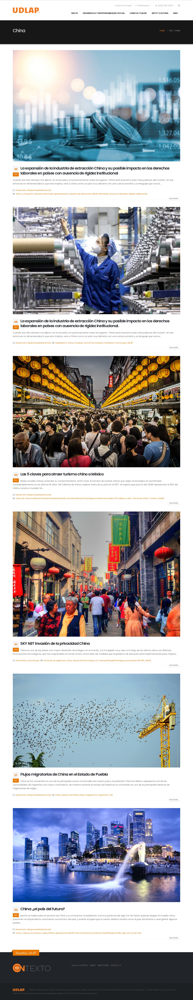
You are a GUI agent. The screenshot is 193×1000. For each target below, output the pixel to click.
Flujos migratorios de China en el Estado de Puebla (64, 774)
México (122, 498)
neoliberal (109, 343)
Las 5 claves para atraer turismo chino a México (62, 474)
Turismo (154, 498)
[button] (179, 5)
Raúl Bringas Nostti (112, 933)
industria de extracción (80, 194)
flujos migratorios (88, 795)
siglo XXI (126, 933)
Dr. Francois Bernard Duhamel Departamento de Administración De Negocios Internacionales (68, 498)
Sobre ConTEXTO (80, 965)
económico (36, 933)
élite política (49, 933)
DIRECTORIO (103, 965)
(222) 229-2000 (165, 5)
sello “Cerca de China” (138, 498)
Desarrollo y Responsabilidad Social (104, 13)
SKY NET (140, 660)
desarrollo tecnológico (84, 660)
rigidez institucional (138, 194)
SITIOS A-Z (116, 965)
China (18, 194)
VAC (111, 795)
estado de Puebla (70, 795)
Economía (89, 343)
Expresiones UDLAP (65, 933)
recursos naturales (118, 194)
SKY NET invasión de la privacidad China (55, 643)
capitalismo (61, 343)
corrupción (27, 194)
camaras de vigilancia (54, 660)
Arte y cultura (160, 13)
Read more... (174, 198)
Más (175, 13)
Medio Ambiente (100, 194)
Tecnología (121, 343)
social (133, 933)
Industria (99, 343)
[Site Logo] (26, 10)
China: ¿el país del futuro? (42, 909)
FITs (116, 498)
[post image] (96, 105)
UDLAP (130, 343)
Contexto (78, 343)
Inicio (74, 13)
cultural (26, 933)
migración (103, 795)
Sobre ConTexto (124, 5)
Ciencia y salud (138, 13)
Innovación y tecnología (27, 660)
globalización (61, 194)
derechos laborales (44, 194)
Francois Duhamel (83, 933)
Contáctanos (143, 5)
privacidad (131, 660)
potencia (97, 933)
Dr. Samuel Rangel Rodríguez (110, 660)
